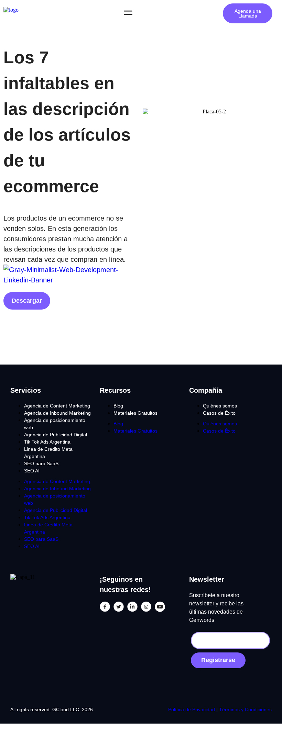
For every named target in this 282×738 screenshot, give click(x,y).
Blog (118, 406)
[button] (128, 13)
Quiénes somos (220, 406)
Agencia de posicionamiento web (54, 423)
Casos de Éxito (219, 413)
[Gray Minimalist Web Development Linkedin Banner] (70, 280)
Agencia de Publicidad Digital (55, 434)
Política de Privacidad (192, 709)
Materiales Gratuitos (135, 413)
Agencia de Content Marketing (57, 406)
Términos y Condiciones (245, 709)
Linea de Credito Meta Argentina (48, 452)
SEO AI (32, 470)
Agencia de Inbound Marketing (57, 413)
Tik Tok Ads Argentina (47, 442)
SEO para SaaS (41, 463)
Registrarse (218, 660)
